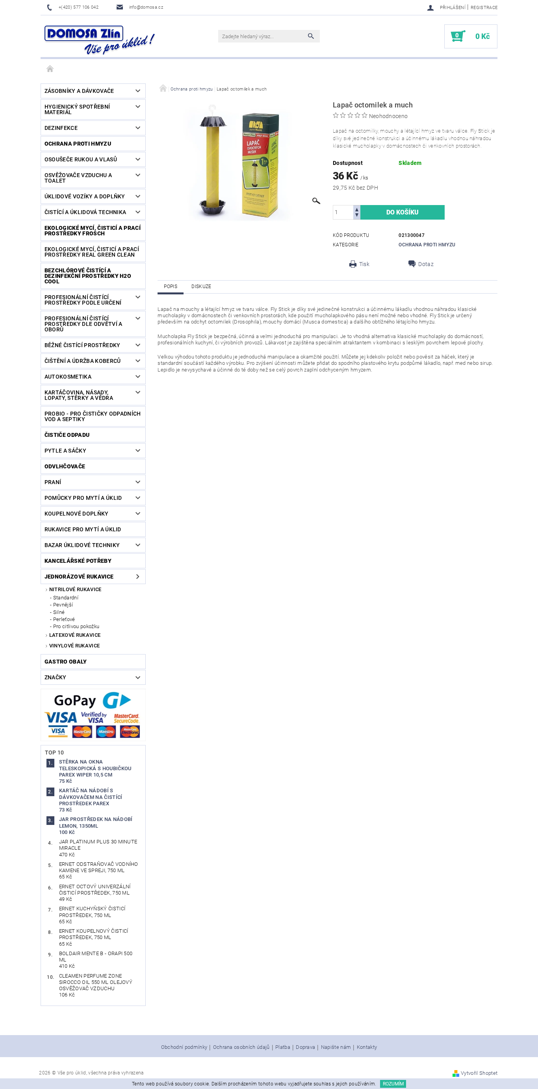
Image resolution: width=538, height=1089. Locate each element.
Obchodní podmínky (184, 1047)
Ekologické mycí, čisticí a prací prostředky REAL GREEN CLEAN (92, 252)
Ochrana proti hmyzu (78, 144)
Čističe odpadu (67, 435)
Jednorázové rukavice (79, 576)
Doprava (305, 1047)
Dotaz (426, 264)
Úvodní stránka (50, 69)
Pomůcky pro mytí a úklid (83, 498)
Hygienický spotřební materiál (77, 109)
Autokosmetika (68, 376)
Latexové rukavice (74, 635)
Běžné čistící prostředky (83, 345)
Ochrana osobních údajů (241, 1047)
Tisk (364, 264)
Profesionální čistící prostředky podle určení (83, 300)
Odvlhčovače (65, 466)
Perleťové (64, 619)
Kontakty (367, 1047)
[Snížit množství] (356, 216)
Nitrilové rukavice (75, 589)
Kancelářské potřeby (78, 561)
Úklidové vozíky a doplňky (85, 196)
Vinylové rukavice (74, 646)
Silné (59, 612)
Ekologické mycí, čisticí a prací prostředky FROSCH (93, 231)
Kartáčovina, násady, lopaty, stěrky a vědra (79, 395)
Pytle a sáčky (65, 450)
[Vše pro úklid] (100, 40)
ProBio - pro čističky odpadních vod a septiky (93, 416)
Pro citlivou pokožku (76, 626)
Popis (170, 286)
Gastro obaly (66, 661)
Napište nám (336, 1047)
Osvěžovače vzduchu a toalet (78, 178)
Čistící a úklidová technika (85, 212)
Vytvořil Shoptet (479, 1073)
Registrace (484, 7)
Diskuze (201, 286)
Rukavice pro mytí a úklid (83, 529)
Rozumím (393, 1084)
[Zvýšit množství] (356, 209)
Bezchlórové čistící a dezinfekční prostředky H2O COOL (88, 276)
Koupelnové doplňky (77, 513)
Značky (56, 677)
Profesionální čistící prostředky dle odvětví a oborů (83, 324)
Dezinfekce (61, 128)
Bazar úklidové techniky (82, 545)
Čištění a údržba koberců (83, 361)
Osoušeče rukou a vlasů (81, 159)
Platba (282, 1047)
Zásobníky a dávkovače (79, 91)
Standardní (65, 598)
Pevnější (63, 605)
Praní (53, 482)
